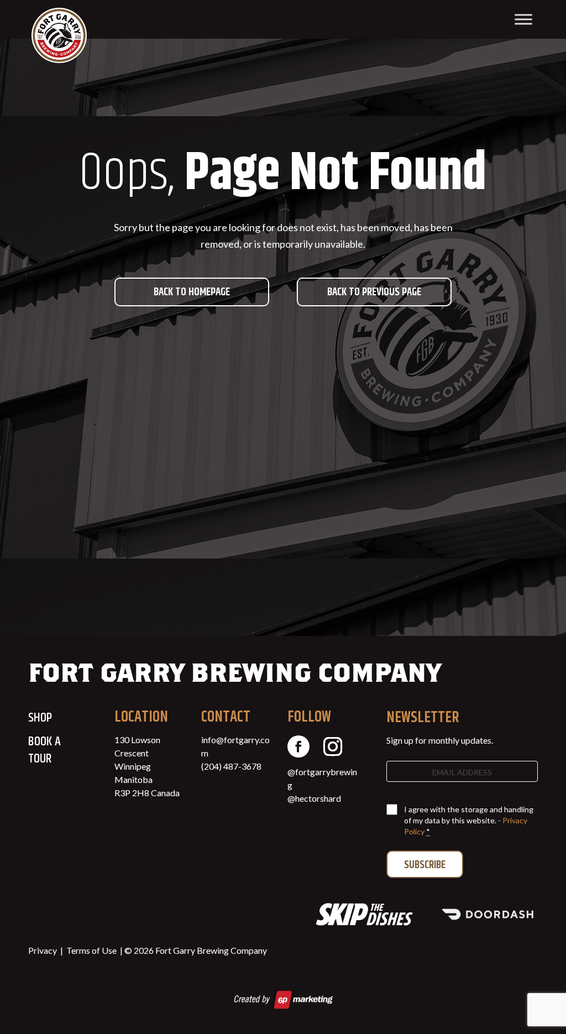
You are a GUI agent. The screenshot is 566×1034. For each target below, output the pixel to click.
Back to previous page (374, 292)
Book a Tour (44, 750)
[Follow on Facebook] (298, 746)
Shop (40, 718)
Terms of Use (91, 950)
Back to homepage (192, 292)
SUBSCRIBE (425, 865)
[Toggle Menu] (523, 19)
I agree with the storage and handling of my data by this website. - (468, 820)
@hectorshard (314, 798)
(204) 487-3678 (231, 766)
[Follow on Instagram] (333, 746)
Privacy (42, 950)
